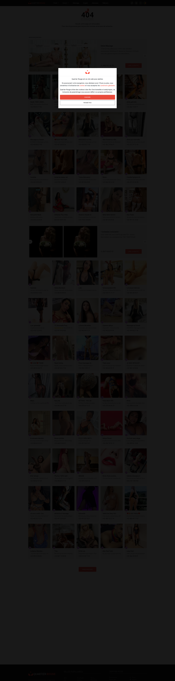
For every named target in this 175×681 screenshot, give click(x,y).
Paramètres (87, 103)
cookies (82, 85)
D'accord (87, 97)
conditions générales (107, 85)
